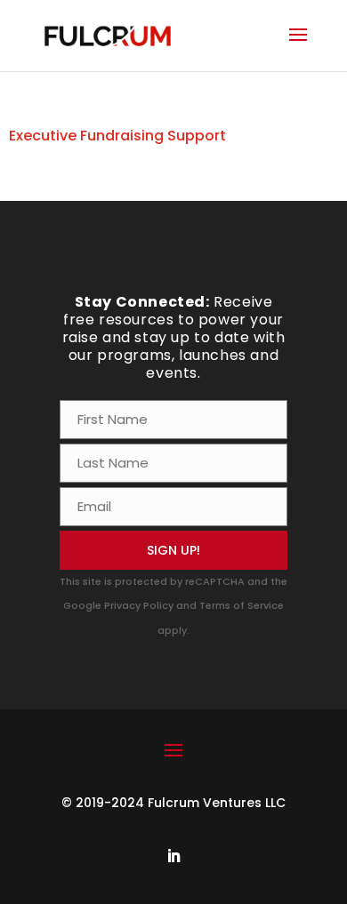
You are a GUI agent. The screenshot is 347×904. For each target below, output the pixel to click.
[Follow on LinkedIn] (173, 856)
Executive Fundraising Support (117, 135)
